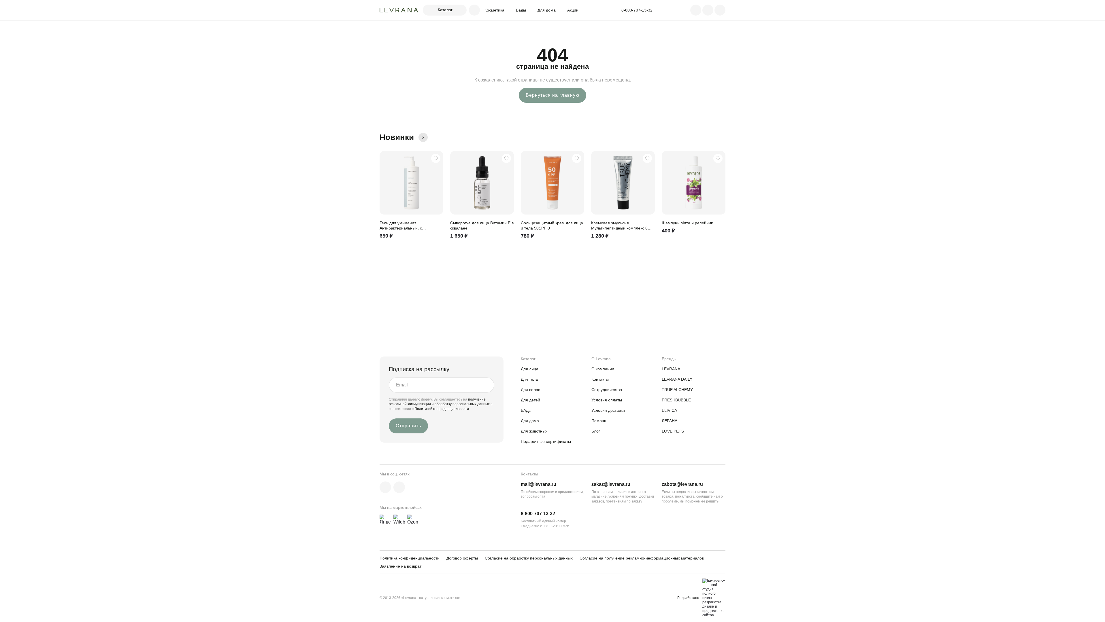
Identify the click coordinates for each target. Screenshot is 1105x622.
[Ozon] (413, 520)
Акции (572, 10)
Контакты (600, 379)
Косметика (494, 10)
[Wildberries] (399, 520)
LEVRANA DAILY (677, 379)
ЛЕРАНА (669, 420)
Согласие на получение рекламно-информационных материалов (642, 558)
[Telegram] (399, 487)
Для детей (530, 400)
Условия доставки (608, 410)
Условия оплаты (606, 400)
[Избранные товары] (707, 10)
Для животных (534, 431)
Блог (595, 431)
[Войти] (695, 10)
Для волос (530, 389)
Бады (521, 10)
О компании (602, 369)
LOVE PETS (673, 431)
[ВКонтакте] (385, 487)
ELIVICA (669, 410)
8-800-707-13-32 (538, 513)
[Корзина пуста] (719, 10)
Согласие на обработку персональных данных (529, 558)
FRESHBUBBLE (676, 400)
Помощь (599, 420)
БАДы (526, 410)
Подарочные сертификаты (546, 441)
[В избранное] (435, 158)
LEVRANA (671, 369)
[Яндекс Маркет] (385, 520)
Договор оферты (462, 558)
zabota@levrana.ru (682, 484)
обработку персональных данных (463, 404)
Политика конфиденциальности (410, 558)
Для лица (529, 369)
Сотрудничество (606, 389)
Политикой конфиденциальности (441, 409)
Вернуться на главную (552, 95)
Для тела (529, 379)
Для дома (547, 10)
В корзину (436, 240)
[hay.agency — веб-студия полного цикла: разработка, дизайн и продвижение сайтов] (712, 598)
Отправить (408, 425)
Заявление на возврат (400, 566)
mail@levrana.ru (538, 484)
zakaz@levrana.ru (610, 484)
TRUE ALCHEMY (677, 389)
